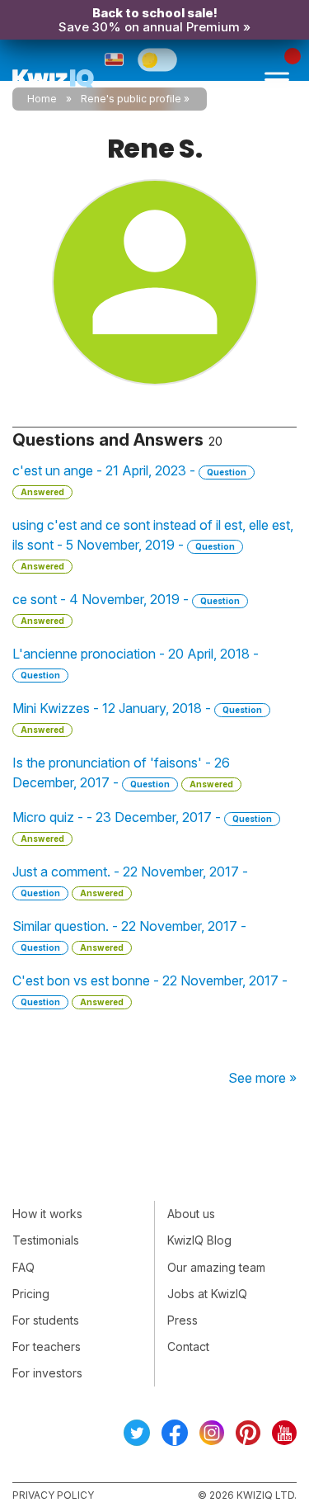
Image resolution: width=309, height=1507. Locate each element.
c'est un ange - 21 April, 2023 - (129, 479)
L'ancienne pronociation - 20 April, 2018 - (135, 662)
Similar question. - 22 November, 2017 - (129, 935)
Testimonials (45, 1240)
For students (45, 1320)
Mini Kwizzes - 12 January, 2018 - (137, 717)
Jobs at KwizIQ (207, 1294)
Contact (188, 1346)
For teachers (46, 1346)
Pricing (30, 1294)
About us (191, 1214)
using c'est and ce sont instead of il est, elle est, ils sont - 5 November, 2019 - (152, 544)
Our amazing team (216, 1267)
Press (182, 1320)
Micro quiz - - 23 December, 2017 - (142, 826)
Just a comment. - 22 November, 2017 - (130, 880)
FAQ (23, 1267)
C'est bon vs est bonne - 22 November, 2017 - (150, 989)
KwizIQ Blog (199, 1240)
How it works (47, 1214)
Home (42, 98)
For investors (47, 1373)
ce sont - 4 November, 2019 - (126, 608)
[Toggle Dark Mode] (157, 59)
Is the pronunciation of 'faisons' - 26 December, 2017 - (122, 772)
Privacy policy (53, 1495)
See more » (262, 1078)
